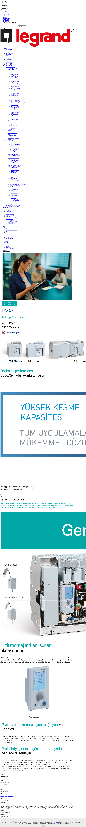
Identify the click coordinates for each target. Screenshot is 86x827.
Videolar (4, 13)
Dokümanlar (4, 11)
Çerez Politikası (56, 823)
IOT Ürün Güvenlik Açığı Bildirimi (5, 812)
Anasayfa (4, 250)
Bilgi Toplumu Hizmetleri (4, 814)
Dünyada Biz (5, 15)
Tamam (43, 825)
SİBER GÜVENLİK (3, 810)
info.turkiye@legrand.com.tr (7, 796)
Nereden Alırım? (5, 14)
